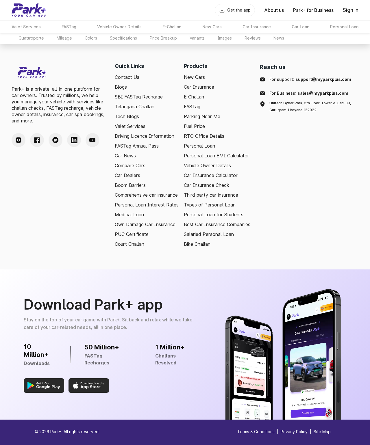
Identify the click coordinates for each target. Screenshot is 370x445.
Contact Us (127, 77)
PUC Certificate (132, 234)
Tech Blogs (127, 116)
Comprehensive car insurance (146, 195)
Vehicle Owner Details (207, 165)
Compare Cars (130, 165)
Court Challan (129, 244)
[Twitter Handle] (55, 140)
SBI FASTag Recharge (139, 97)
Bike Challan (197, 244)
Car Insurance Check (206, 185)
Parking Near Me (202, 116)
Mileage (64, 38)
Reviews (253, 38)
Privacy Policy (294, 431)
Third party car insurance (211, 195)
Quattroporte (31, 38)
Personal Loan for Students (213, 214)
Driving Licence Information (144, 136)
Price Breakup (163, 38)
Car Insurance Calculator (211, 175)
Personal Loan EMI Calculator (216, 156)
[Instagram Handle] (18, 140)
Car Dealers (127, 175)
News (278, 38)
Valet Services (130, 126)
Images (224, 38)
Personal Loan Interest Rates (147, 205)
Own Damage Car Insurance (145, 224)
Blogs (121, 87)
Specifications (123, 38)
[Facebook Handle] (37, 140)
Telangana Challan (134, 106)
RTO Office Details (204, 136)
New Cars (194, 77)
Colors (91, 38)
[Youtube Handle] (92, 140)
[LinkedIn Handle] (74, 140)
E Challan (194, 97)
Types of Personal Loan (210, 205)
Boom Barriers (130, 185)
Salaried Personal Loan (209, 234)
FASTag (192, 106)
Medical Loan (129, 214)
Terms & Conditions (256, 431)
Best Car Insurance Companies (217, 224)
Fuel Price (194, 126)
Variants (197, 38)
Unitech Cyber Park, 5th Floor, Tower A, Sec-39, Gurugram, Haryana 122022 (310, 106)
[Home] (29, 10)
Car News (125, 156)
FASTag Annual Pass (137, 146)
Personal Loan (199, 146)
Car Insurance (199, 87)
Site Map (322, 431)
